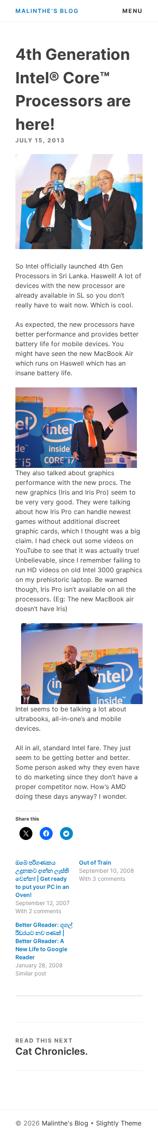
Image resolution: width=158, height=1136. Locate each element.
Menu (132, 10)
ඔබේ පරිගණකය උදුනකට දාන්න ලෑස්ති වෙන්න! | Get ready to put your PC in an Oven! (42, 878)
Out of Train (95, 862)
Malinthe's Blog (47, 10)
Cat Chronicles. (51, 1051)
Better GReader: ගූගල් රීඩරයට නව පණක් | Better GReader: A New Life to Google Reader (44, 940)
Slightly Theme (118, 1123)
